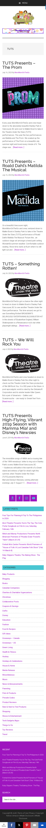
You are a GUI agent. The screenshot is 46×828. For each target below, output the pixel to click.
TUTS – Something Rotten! (21, 266)
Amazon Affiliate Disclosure (23, 816)
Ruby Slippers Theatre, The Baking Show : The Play (21, 785)
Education (6, 620)
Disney (5, 615)
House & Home (8, 666)
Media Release (8, 670)
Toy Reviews (7, 730)
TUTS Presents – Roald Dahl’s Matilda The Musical (22, 165)
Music (4, 679)
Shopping (6, 711)
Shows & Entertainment (11, 716)
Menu (25, 3)
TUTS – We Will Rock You (18, 341)
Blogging (6, 579)
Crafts (4, 611)
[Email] (34, 825)
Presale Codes (8, 698)
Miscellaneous (8, 675)
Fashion (5, 624)
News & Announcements (12, 684)
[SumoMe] (42, 825)
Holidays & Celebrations (12, 661)
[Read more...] (18, 147)
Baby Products (8, 574)
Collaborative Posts (10, 602)
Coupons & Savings (10, 606)
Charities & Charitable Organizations (17, 592)
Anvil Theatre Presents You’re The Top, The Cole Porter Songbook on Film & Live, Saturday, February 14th (22, 526)
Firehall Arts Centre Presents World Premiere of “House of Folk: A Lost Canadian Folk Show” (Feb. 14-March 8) (22, 547)
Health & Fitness (9, 652)
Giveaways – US (9, 643)
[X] (19, 825)
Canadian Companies (11, 588)
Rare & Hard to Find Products (14, 707)
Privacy (32, 813)
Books (5, 583)
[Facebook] (11, 825)
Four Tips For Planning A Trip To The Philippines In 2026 (23, 755)
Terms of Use (23, 813)
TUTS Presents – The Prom (18, 65)
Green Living (7, 647)
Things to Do (7, 725)
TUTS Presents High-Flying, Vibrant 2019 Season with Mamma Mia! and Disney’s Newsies (22, 424)
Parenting (6, 688)
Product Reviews (9, 702)
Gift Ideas (6, 634)
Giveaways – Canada (10, 638)
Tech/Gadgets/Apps (10, 720)
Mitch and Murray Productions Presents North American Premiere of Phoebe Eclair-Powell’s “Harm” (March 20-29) (21, 537)
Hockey (5, 656)
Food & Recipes (9, 629)
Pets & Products (9, 693)
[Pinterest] (27, 825)
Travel (4, 734)
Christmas (6, 597)
